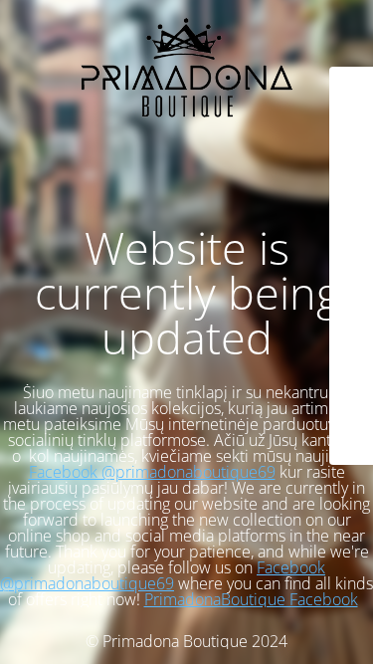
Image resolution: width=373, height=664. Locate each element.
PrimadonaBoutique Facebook (251, 599)
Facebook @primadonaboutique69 (152, 472)
